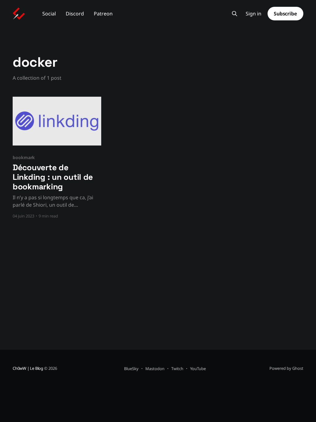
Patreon (103, 13)
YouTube (198, 368)
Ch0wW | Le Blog (28, 368)
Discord (75, 13)
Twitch (177, 368)
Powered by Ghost (286, 368)
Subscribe (285, 13)
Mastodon (154, 368)
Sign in (253, 14)
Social (49, 13)
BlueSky (131, 368)
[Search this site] (234, 14)
